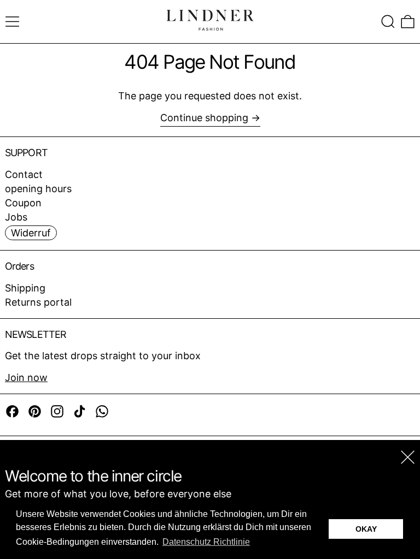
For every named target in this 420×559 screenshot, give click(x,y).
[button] (388, 21)
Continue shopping (204, 117)
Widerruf (31, 233)
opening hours (38, 188)
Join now (26, 377)
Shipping (25, 288)
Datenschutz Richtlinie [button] (206, 541)
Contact (24, 174)
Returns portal (38, 302)
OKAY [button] (366, 529)
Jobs (16, 217)
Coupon (23, 203)
